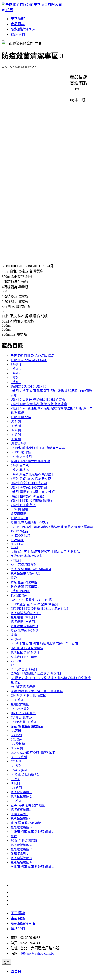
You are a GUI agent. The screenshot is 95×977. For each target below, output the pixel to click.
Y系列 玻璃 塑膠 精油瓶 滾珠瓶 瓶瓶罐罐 (39, 404)
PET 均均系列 (20, 708)
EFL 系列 (17, 739)
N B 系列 (17, 748)
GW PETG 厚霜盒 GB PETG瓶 (31, 600)
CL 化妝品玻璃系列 (24, 669)
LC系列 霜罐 (19, 509)
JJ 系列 (15, 783)
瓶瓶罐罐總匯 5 (21, 827)
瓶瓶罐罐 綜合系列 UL (26, 613)
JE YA (14, 547)
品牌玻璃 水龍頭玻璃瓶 (26, 556)
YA (13, 665)
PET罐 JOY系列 (21, 456)
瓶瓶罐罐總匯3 (21, 809)
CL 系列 (16, 766)
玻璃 (14, 635)
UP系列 (16, 421)
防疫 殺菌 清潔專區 (24, 582)
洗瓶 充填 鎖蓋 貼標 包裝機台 (31, 569)
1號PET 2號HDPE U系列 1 (28, 386)
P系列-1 (16, 364)
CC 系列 (16, 761)
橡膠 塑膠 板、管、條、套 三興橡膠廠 (37, 691)
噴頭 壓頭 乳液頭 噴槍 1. (27, 823)
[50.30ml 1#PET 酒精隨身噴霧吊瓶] (33, 97)
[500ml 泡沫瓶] (18, 243)
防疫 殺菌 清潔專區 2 (25, 586)
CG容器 (16, 730)
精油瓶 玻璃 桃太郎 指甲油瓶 (30, 461)
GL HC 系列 (19, 757)
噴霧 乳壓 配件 (21, 417)
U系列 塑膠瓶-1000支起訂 (28, 496)
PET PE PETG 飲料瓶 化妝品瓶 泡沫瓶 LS (39, 608)
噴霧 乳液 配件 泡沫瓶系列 (29, 360)
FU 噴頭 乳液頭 (21, 717)
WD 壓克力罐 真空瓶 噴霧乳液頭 (33, 752)
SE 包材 (16, 661)
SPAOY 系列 (19, 770)
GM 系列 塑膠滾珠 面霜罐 (28, 695)
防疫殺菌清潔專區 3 (24, 626)
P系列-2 (16, 369)
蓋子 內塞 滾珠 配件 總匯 (28, 805)
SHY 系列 (17, 700)
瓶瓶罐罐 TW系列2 (23, 622)
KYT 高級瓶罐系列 (23, 564)
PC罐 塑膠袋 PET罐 (24, 840)
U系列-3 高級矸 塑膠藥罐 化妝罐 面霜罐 (38, 399)
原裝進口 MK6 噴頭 (24, 657)
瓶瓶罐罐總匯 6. (21, 845)
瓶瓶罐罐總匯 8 (21, 858)
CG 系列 (16, 735)
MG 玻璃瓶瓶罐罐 (23, 687)
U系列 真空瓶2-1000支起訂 (29, 487)
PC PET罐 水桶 (21, 452)
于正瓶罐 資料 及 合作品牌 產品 (32, 355)
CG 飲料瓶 (18, 744)
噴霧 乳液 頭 (19, 518)
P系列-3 (16, 373)
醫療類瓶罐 (18, 514)
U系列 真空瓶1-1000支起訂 (29, 483)
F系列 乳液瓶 (20, 470)
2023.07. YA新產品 (23, 713)
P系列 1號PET (20, 591)
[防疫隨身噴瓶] (18, 81)
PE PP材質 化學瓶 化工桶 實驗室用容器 (38, 448)
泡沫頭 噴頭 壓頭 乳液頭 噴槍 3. (33, 867)
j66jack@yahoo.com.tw (38, 953)
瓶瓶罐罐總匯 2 (21, 796)
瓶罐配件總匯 (20, 704)
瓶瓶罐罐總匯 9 (21, 862)
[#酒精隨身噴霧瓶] (21, 178)
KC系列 (16, 560)
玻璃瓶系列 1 (19, 814)
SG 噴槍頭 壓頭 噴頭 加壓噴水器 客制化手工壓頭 (44, 643)
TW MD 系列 (19, 595)
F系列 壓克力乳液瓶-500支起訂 (32, 474)
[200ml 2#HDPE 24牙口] (25, 162)
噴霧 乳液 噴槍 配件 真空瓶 (29, 522)
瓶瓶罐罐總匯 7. (21, 849)
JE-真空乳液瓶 (20, 535)
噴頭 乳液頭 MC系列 (25, 630)
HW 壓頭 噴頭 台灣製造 (27, 648)
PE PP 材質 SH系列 (24, 722)
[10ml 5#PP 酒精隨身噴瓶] (26, 113)
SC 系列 (16, 639)
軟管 (14, 578)
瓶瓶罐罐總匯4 (21, 818)
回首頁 (16, 971)
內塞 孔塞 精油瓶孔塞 (25, 774)
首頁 (9, 10)
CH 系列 (16, 788)
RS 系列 (16, 801)
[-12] (10, 258)
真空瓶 (15, 779)
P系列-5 (16, 382)
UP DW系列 (19, 443)
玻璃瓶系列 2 (19, 853)
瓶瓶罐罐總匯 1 (21, 792)
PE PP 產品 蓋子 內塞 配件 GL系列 (34, 604)
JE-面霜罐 (17, 540)
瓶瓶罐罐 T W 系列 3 (25, 652)
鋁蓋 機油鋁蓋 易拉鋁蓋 (27, 726)
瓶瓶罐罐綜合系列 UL (25, 573)
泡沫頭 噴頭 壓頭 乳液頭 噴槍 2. (33, 831)
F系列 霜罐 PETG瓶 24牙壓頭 (31, 478)
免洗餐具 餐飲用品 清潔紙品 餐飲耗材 (37, 673)
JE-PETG (17, 543)
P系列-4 (16, 377)
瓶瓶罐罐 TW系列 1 (24, 617)
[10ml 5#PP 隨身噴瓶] (23, 130)
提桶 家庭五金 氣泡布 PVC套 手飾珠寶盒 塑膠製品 (45, 551)
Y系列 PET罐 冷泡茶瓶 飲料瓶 (31, 500)
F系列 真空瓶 (20, 465)
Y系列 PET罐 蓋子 (23, 505)
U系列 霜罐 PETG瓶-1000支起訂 (33, 492)
